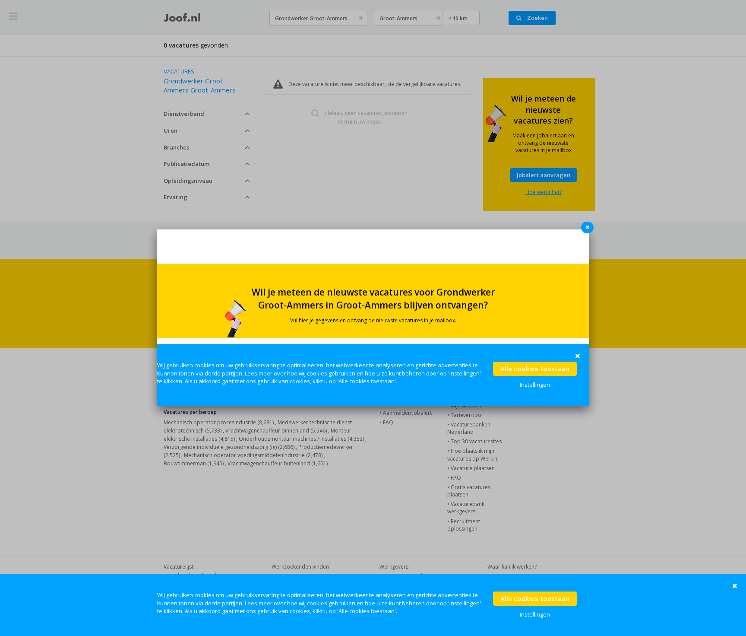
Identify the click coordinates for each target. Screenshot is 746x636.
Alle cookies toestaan (534, 598)
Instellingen (535, 614)
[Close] (589, 229)
